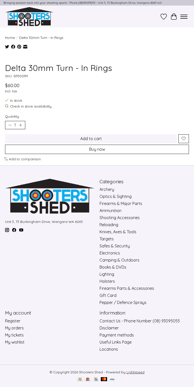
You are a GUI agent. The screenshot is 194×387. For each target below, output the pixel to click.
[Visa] (112, 379)
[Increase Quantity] (20, 125)
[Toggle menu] (184, 17)
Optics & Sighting (116, 196)
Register (12, 320)
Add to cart (91, 138)
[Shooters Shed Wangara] (29, 16)
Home (10, 38)
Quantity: (12, 116)
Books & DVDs (113, 267)
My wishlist (15, 342)
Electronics (110, 252)
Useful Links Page (116, 342)
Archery (107, 189)
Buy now (97, 149)
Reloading (109, 224)
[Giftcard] (88, 379)
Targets (107, 238)
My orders (14, 327)
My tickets (14, 335)
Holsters (107, 281)
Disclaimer (109, 327)
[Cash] (80, 379)
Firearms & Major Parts (121, 203)
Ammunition (111, 210)
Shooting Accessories (120, 217)
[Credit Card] (96, 379)
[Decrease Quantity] (10, 125)
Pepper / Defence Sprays (123, 302)
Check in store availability (31, 106)
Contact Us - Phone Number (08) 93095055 (140, 320)
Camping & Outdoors (119, 260)
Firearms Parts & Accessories (127, 288)
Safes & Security (115, 245)
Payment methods (117, 335)
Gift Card (108, 295)
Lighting (107, 274)
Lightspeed (135, 372)
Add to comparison (25, 159)
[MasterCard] (104, 379)
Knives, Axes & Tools (118, 231)
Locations (109, 349)
